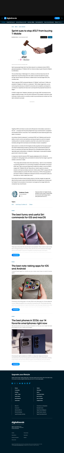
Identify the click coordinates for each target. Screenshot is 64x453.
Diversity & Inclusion (15, 437)
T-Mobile (30, 204)
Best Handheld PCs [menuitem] (39, 22)
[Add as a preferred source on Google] (43, 37)
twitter (21, 196)
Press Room (26, 435)
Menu (2, 18)
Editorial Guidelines (18, 412)
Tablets (38, 388)
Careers (13, 432)
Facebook (12, 383)
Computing (17, 390)
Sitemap (25, 437)
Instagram (14, 383)
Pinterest (24, 383)
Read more (15, 255)
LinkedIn (27, 383)
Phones (16, 388)
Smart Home (17, 396)
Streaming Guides (40, 394)
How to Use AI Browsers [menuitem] (49, 22)
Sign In (57, 18)
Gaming (16, 392)
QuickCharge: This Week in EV (21, 204)
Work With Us (14, 435)
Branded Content (40, 407)
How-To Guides (40, 398)
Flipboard (29, 383)
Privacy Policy (26, 432)
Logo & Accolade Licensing (20, 414)
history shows (30, 178)
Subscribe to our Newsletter (42, 405)
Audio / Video (17, 394)
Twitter (17, 383)
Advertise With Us (18, 409)
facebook (19, 196)
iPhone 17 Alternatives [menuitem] (59, 22)
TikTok (22, 383)
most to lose (47, 145)
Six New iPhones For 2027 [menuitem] (21, 22)
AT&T (13, 204)
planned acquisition (16, 69)
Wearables (39, 390)
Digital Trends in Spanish (41, 412)
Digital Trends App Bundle (42, 414)
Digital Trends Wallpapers (41, 409)
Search (61, 18)
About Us (16, 405)
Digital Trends (8, 20)
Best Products (39, 396)
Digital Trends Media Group (18, 445)
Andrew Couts (15, 37)
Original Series (40, 400)
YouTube (19, 383)
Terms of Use (14, 439)
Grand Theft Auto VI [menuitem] (11, 22)
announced (17, 67)
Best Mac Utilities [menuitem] (31, 22)
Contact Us (17, 407)
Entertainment (18, 398)
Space (38, 392)
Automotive (17, 400)
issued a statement (34, 156)
